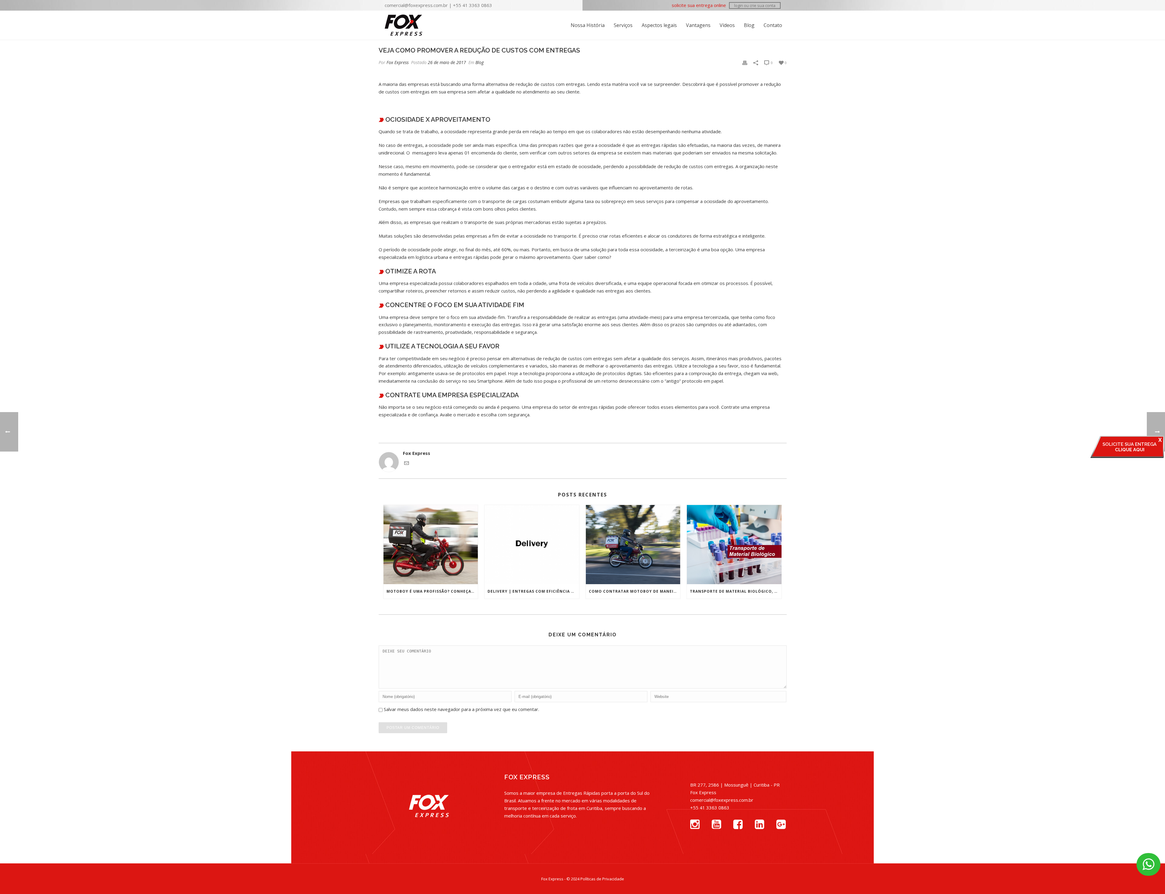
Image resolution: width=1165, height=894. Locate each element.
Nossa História (588, 25)
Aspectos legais (659, 25)
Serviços (623, 25)
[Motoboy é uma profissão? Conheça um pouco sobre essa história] (430, 544)
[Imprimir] (744, 62)
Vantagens (698, 25)
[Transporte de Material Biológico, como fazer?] (734, 544)
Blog (749, 25)
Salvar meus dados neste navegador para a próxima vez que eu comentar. (461, 709)
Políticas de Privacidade (602, 879)
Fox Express (398, 62)
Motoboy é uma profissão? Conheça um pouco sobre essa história (432, 591)
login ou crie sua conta (754, 5)
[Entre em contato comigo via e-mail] (406, 464)
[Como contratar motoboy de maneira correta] (633, 544)
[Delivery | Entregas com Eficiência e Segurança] (532, 544)
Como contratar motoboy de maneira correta (634, 591)
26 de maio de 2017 (447, 62)
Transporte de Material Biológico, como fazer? (736, 591)
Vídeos (727, 25)
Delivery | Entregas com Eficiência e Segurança (533, 591)
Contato (773, 25)
